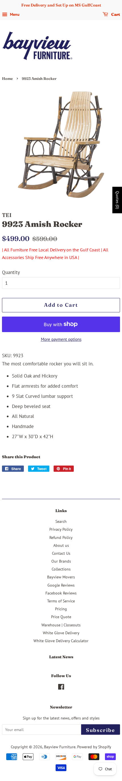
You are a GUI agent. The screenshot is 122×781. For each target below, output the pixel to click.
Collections (61, 569)
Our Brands (61, 561)
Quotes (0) (117, 200)
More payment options (61, 339)
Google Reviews (61, 585)
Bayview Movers (61, 577)
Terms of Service (61, 601)
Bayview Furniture (59, 746)
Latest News (61, 656)
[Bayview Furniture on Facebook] (61, 687)
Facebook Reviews (61, 593)
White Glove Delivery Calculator (61, 640)
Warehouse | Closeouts (61, 625)
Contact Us (61, 553)
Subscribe (100, 730)
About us (61, 545)
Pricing (61, 608)
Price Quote (61, 616)
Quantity (11, 272)
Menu (14, 14)
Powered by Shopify (94, 746)
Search (61, 521)
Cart (115, 14)
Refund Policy (61, 537)
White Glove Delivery (61, 632)
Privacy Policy (61, 529)
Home (7, 78)
